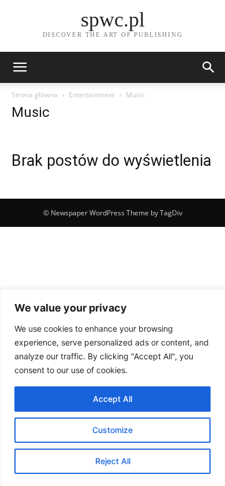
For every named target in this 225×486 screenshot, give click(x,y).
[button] (19, 67)
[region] (112, 387)
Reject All (112, 461)
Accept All (112, 399)
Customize (112, 430)
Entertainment (92, 95)
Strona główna (35, 95)
